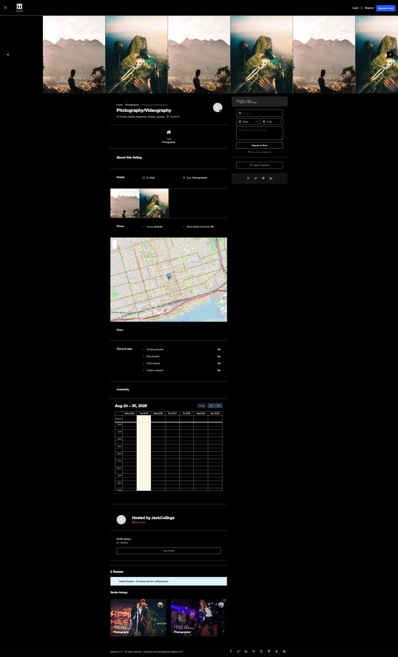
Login (355, 7)
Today (201, 405)
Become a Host (386, 8)
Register (369, 7)
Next (390, 54)
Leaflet (207, 320)
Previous (8, 54)
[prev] (211, 405)
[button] (169, 276)
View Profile (168, 550)
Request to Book (260, 145)
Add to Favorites (261, 165)
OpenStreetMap (216, 320)
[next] (218, 405)
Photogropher (182, 631)
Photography (121, 631)
